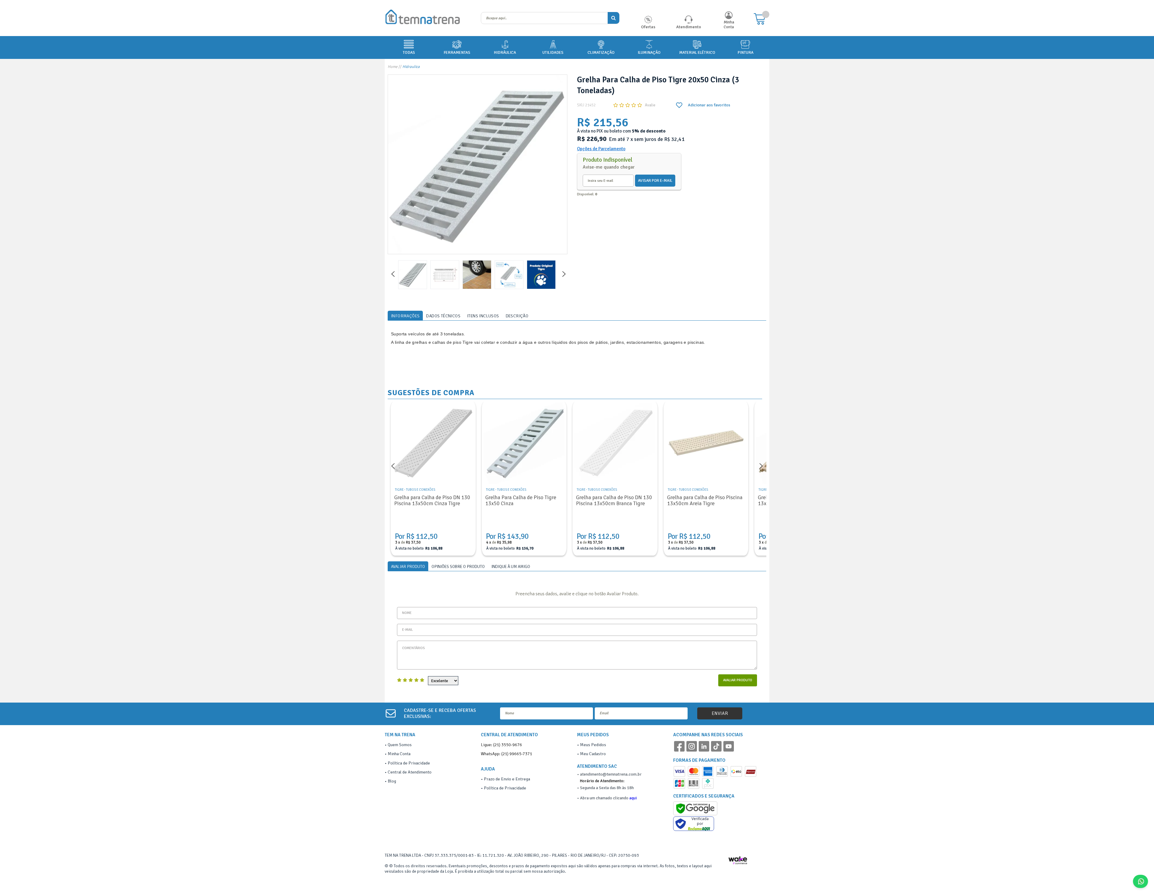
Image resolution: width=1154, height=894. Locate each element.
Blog (392, 781)
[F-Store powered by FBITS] (740, 862)
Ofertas (648, 26)
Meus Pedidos (593, 744)
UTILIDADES (552, 52)
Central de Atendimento (410, 772)
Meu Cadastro (593, 753)
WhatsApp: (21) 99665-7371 (506, 753)
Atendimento (688, 26)
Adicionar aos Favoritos (703, 105)
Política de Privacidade (409, 763)
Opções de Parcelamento (601, 148)
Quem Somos (400, 744)
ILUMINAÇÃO (649, 52)
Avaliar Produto (737, 680)
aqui (633, 798)
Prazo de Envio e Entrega (507, 779)
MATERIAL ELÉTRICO (697, 52)
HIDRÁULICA (505, 52)
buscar (613, 18)
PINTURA (745, 52)
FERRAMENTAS (457, 52)
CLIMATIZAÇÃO (601, 52)
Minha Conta (729, 24)
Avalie (650, 105)
